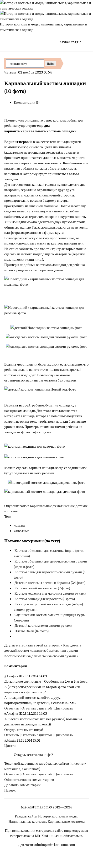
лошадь (20, 525)
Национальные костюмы (27, 821)
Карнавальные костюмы (66, 821)
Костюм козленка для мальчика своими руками (50, 593)
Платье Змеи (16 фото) (32, 630)
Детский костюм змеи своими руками (43, 625)
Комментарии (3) (27, 102)
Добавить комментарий (22, 784)
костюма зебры (65, 120)
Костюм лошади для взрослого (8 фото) (45, 598)
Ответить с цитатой (36, 708)
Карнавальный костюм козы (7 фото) (42, 588)
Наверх (10, 790)
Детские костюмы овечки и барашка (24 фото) (50, 582)
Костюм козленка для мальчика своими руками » (41, 655)
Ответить (11, 708)
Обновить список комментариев (29, 779)
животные (21, 530)
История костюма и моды (58, 816)
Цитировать (63, 708)
